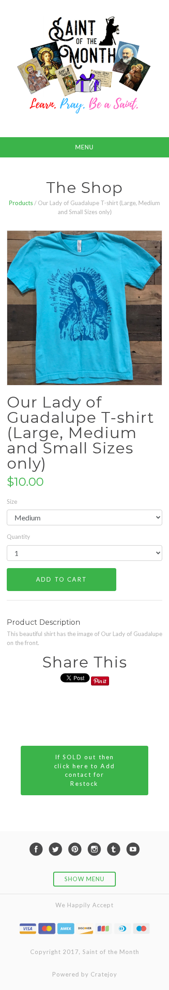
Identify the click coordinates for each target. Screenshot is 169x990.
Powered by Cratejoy (84, 974)
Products (21, 202)
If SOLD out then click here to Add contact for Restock (84, 770)
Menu (84, 147)
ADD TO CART (61, 579)
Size (12, 501)
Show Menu (84, 878)
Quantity (18, 536)
